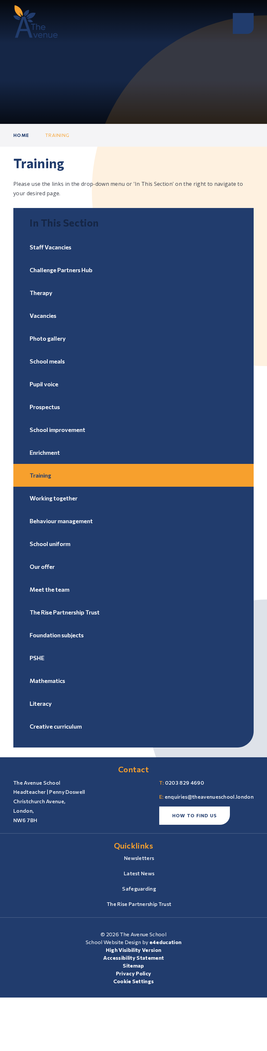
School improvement (57, 429)
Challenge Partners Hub (61, 270)
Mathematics (47, 680)
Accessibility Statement (133, 958)
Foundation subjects (57, 635)
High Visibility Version (133, 950)
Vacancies (43, 315)
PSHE (37, 657)
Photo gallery (48, 338)
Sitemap (133, 965)
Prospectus (45, 406)
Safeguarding (139, 888)
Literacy (41, 703)
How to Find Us (194, 815)
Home (21, 135)
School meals (47, 361)
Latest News (139, 873)
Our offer (42, 566)
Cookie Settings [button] (133, 981)
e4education (165, 942)
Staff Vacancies (50, 247)
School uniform (50, 543)
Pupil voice (44, 384)
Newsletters (139, 858)
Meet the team (49, 589)
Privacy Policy (133, 973)
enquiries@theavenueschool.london (209, 796)
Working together (53, 498)
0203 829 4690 (184, 782)
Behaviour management (61, 521)
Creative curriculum (56, 726)
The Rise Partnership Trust (65, 612)
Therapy (41, 292)
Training (57, 135)
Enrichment (45, 452)
